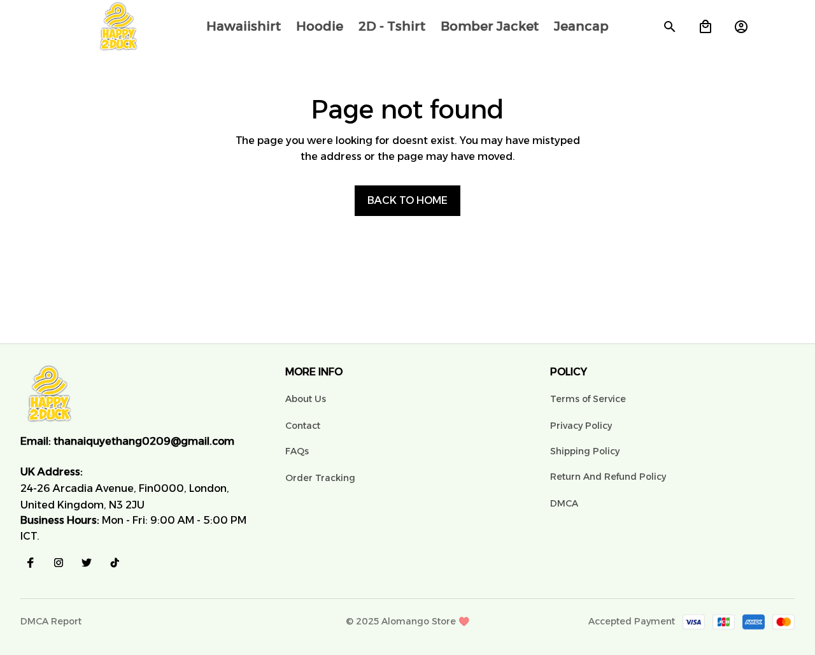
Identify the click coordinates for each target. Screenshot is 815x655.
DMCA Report (51, 621)
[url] (143, 441)
